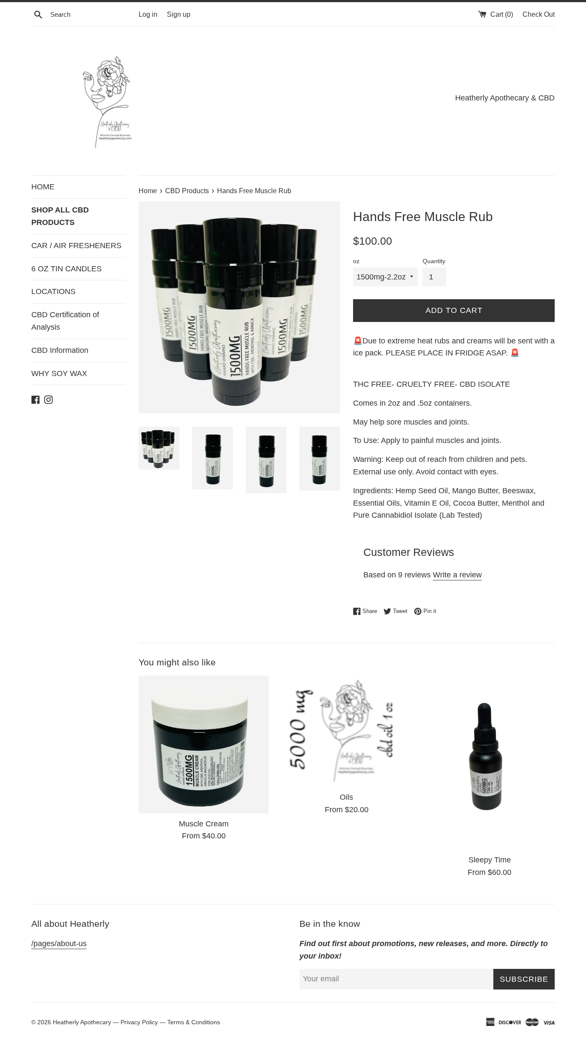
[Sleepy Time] (490, 762)
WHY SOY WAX (59, 373)
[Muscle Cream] (204, 744)
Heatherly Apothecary (83, 1022)
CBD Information (59, 350)
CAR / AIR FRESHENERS (76, 245)
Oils (346, 797)
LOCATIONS (53, 291)
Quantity (434, 261)
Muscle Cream (204, 823)
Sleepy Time (489, 860)
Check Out (539, 14)
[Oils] (346, 731)
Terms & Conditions (193, 1022)
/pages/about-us (59, 943)
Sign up (178, 14)
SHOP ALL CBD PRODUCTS (60, 216)
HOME (42, 186)
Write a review (457, 575)
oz (356, 261)
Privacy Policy (139, 1022)
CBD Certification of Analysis (65, 320)
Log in (148, 14)
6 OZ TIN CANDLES (66, 268)
